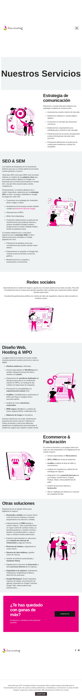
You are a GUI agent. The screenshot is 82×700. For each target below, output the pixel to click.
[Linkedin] (79, 650)
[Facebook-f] (75, 650)
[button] (76, 28)
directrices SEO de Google (25, 209)
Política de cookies (62, 690)
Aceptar (41, 694)
